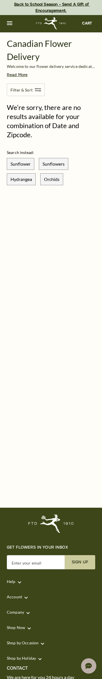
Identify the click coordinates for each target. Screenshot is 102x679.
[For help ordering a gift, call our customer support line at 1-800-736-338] (51, 23)
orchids (52, 179)
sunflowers (53, 163)
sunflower (20, 163)
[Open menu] (9, 23)
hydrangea (21, 179)
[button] (9, 23)
